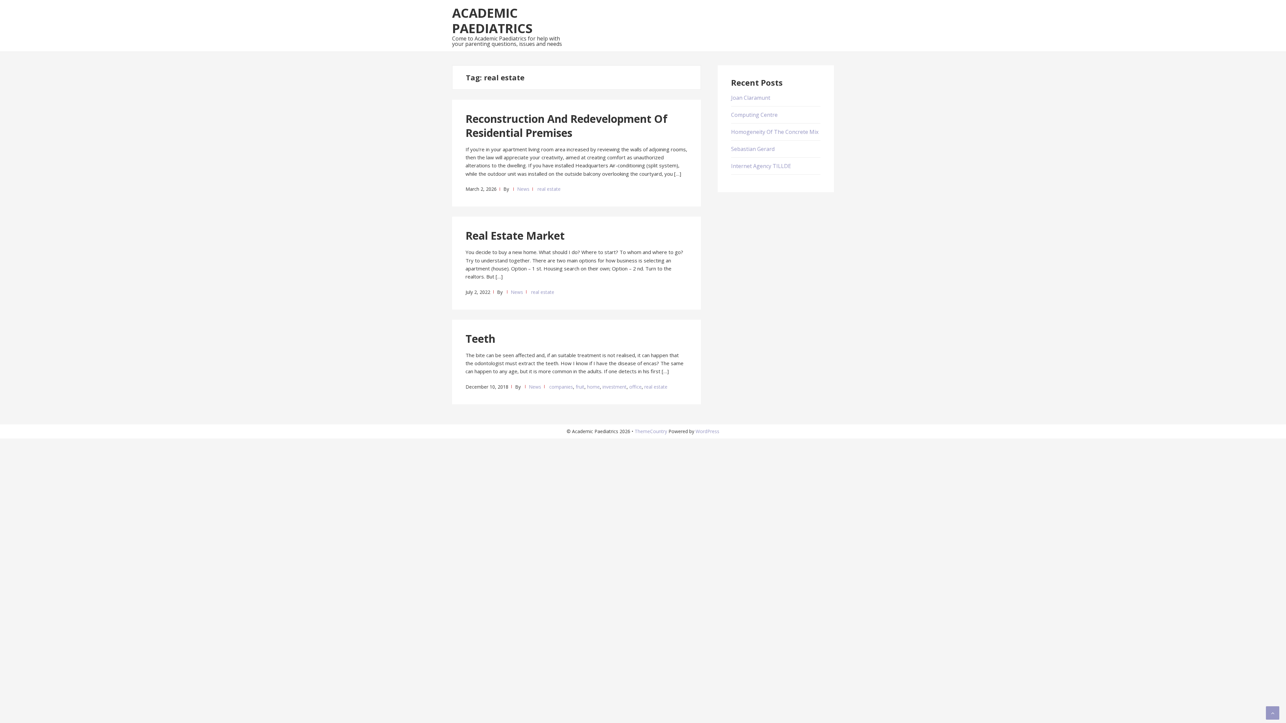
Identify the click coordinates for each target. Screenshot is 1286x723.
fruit (580, 387)
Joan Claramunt (750, 97)
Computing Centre (754, 114)
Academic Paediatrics (492, 20)
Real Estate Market (515, 235)
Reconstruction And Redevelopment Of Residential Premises (566, 125)
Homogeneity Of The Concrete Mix (774, 132)
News (523, 189)
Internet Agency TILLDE (761, 166)
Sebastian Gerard (753, 149)
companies (561, 387)
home (593, 387)
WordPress (707, 431)
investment (614, 387)
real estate (549, 189)
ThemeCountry (651, 431)
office (635, 387)
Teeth (480, 338)
